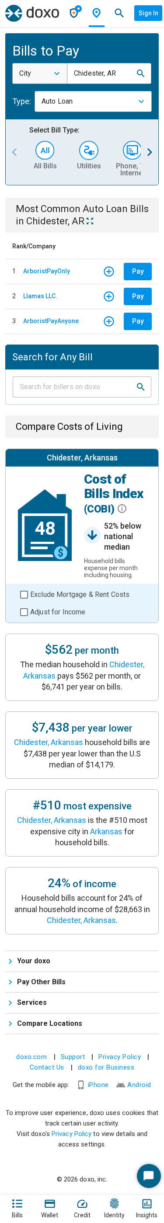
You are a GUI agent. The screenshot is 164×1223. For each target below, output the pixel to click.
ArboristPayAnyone (51, 320)
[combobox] (39, 73)
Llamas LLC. (40, 296)
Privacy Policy (119, 1057)
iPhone (98, 1085)
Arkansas (106, 831)
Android (139, 1085)
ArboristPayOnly (46, 271)
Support (73, 1057)
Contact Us (47, 1067)
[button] (141, 73)
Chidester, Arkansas (48, 742)
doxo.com (31, 1057)
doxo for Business (106, 1067)
